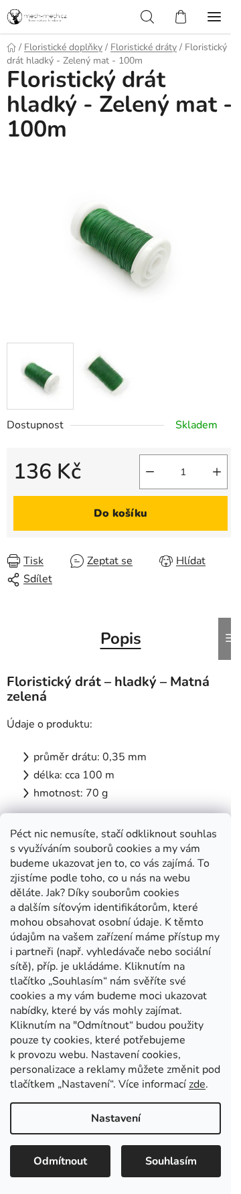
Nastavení (116, 1118)
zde (197, 1084)
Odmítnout (60, 1161)
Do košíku (120, 513)
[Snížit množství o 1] (150, 472)
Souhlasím (171, 1161)
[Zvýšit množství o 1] (217, 472)
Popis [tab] (120, 638)
